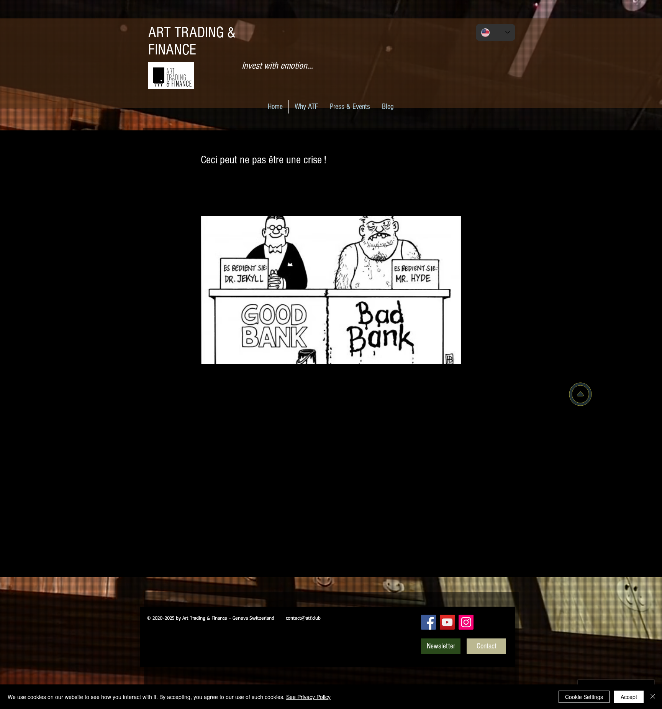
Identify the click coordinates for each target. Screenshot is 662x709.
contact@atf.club (303, 618)
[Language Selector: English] (495, 32)
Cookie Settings (584, 697)
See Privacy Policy (308, 697)
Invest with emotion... (277, 65)
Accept (629, 697)
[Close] (652, 697)
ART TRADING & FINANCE (192, 41)
